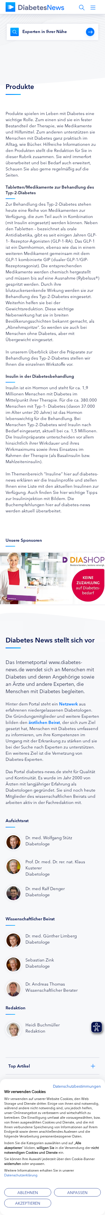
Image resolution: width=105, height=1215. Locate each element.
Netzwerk (68, 704)
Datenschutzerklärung (21, 1174)
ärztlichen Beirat (44, 722)
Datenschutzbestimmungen (77, 1086)
